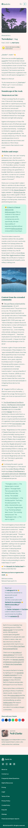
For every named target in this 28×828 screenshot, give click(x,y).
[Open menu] (24, 4)
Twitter (9, 609)
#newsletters (6, 35)
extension (13, 616)
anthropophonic (17, 228)
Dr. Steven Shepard (18, 190)
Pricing (5, 787)
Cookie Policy (8, 805)
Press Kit (6, 810)
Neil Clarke (16, 733)
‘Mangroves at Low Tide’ (10, 95)
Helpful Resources (9, 783)
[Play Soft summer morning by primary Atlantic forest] (3, 48)
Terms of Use (7, 796)
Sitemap (6, 814)
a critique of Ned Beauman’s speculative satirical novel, (14, 473)
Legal (5, 792)
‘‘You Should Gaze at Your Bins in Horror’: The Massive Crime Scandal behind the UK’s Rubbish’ (13, 404)
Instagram (15, 609)
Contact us (7, 774)
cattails (16, 162)
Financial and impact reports (12, 819)
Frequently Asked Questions (12, 778)
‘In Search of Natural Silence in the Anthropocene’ (12, 209)
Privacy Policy (8, 801)
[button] (11, 47)
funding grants (8, 702)
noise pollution (15, 695)
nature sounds (7, 630)
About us (6, 769)
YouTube (25, 609)
